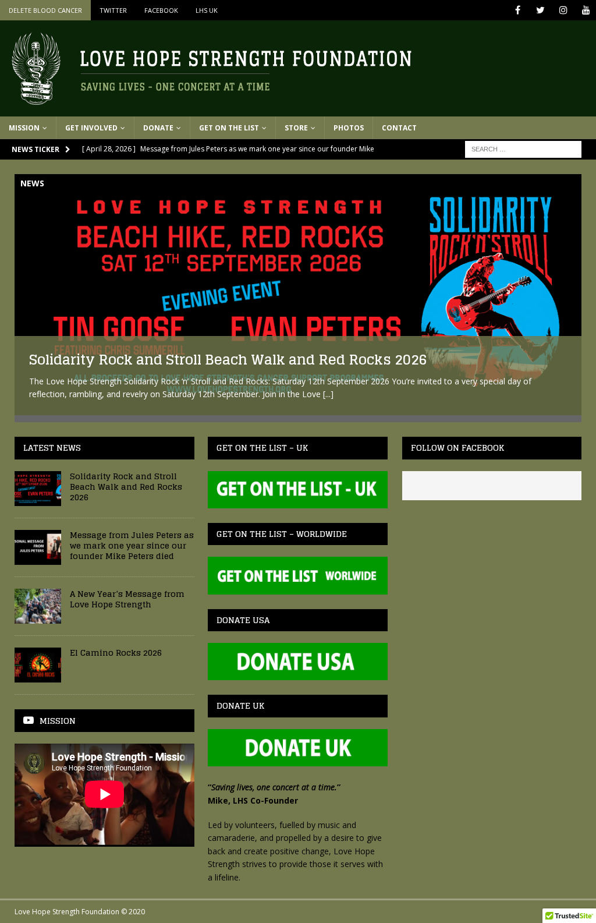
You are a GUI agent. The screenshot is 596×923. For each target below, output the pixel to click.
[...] (328, 393)
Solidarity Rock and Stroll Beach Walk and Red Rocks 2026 (228, 359)
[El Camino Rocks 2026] (38, 665)
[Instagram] (563, 10)
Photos (349, 128)
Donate (158, 128)
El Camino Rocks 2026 (116, 652)
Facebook (161, 10)
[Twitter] (540, 10)
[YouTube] (586, 10)
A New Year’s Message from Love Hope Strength (127, 598)
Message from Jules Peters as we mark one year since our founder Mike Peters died (132, 545)
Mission (24, 128)
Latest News (52, 447)
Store (296, 128)
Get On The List (229, 128)
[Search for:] (523, 148)
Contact (399, 128)
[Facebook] (518, 10)
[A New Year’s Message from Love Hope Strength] (38, 606)
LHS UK (207, 10)
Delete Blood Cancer (45, 10)
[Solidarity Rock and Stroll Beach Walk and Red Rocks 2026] (298, 294)
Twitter (113, 10)
